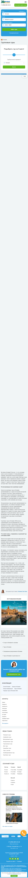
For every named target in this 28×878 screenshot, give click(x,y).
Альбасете (4, 706)
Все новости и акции (7, 826)
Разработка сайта (10, 861)
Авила (3, 702)
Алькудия (4, 708)
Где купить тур (14, 848)
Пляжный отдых (7, 735)
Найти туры (14, 29)
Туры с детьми (6, 750)
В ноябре (13, 773)
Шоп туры (5, 746)
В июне (6, 769)
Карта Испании (17, 688)
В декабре (19, 769)
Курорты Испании (16, 686)
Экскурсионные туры (8, 741)
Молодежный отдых (8, 739)
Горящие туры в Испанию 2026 (10, 690)
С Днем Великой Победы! (12, 823)
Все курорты (5, 723)
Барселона (4, 720)
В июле (6, 771)
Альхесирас (5, 712)
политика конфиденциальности (8, 866)
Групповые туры (7, 755)
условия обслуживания (21, 866)
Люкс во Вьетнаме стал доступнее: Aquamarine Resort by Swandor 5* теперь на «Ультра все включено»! (14, 808)
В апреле (13, 782)
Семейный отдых (7, 737)
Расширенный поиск (14, 33)
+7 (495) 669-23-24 (5, 5)
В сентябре (13, 769)
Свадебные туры (7, 748)
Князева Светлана (22, 591)
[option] (14, 613)
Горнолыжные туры (7, 743)
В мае (12, 784)
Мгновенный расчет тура (14, 674)
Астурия (4, 714)
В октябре (13, 771)
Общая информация (8, 688)
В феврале (19, 773)
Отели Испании (6, 686)
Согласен (14, 875)
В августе (6, 773)
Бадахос (4, 716)
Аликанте (4, 704)
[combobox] (20, 11)
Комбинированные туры (8, 752)
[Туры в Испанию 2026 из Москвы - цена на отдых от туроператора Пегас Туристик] (14, 613)
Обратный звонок (14, 844)
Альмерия (4, 710)
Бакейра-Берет (5, 718)
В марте (13, 780)
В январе (19, 771)
